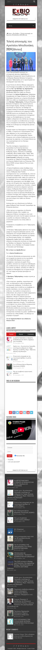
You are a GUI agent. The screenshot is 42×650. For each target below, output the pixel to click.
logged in (16, 331)
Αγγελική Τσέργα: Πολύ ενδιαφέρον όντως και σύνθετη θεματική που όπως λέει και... (24, 636)
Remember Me (20, 456)
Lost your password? (14, 462)
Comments (31, 334)
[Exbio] (21, 14)
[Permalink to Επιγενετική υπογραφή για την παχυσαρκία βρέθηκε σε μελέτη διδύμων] (9, 360)
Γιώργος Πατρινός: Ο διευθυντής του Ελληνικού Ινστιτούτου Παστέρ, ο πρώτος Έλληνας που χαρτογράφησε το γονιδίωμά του (20, 603)
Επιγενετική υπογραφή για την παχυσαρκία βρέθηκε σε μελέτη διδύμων (22, 357)
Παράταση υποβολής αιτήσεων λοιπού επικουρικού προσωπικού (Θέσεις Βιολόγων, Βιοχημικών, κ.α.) (24, 591)
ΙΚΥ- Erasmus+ (19, 529)
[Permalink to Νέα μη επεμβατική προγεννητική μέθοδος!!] (9, 376)
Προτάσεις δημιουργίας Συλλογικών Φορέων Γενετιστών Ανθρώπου (21, 612)
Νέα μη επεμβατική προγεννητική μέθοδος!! (22, 518)
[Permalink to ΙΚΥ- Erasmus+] (10, 534)
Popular (11, 334)
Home (10, 33)
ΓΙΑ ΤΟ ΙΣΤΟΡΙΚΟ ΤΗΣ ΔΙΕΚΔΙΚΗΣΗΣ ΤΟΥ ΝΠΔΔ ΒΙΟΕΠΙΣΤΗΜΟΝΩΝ (23, 546)
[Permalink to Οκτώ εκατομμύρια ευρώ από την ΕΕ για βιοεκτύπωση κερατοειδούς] (10, 541)
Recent (21, 334)
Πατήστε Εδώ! (10, 320)
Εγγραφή (10, 459)
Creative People (31, 648)
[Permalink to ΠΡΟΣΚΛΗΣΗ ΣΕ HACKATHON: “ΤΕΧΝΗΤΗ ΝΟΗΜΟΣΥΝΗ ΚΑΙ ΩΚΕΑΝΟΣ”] (10, 557)
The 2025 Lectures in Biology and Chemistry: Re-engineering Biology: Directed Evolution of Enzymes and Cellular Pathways (20, 565)
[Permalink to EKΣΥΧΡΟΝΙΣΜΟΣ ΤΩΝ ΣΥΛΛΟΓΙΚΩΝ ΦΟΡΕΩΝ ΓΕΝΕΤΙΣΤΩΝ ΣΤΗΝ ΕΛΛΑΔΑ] (10, 624)
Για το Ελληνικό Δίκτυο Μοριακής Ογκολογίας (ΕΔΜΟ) (24, 511)
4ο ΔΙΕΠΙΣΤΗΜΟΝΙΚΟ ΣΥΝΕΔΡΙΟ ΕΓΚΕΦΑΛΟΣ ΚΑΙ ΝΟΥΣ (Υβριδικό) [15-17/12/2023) (23, 339)
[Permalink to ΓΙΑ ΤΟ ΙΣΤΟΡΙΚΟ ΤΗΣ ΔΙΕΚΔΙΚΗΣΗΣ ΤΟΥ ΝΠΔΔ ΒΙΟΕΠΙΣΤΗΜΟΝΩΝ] (10, 549)
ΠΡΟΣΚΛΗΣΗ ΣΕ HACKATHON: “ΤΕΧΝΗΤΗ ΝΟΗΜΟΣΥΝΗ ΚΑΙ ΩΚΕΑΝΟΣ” (24, 554)
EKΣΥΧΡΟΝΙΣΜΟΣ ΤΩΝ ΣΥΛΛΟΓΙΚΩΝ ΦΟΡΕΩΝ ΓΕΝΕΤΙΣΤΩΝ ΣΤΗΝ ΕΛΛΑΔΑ (24, 621)
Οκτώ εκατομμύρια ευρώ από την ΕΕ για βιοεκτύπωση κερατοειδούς (24, 538)
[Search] (34, 1)
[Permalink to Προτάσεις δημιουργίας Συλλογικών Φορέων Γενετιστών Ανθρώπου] (10, 615)
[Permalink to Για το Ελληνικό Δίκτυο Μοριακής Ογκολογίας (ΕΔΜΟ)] (9, 369)
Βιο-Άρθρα (16, 33)
